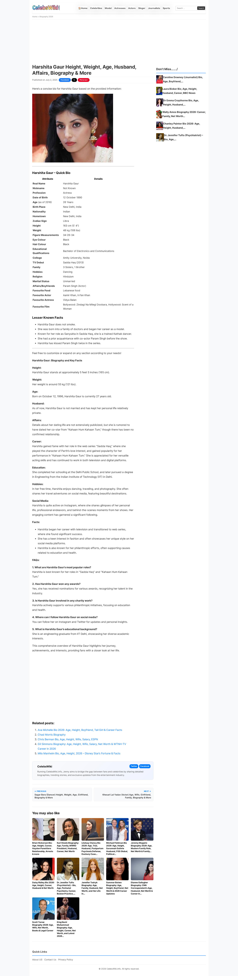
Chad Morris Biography (52, 734)
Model (108, 8)
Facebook (65, 80)
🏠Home (82, 8)
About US (37, 959)
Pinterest (84, 80)
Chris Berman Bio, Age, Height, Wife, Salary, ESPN (68, 739)
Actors (132, 8)
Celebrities (96, 8)
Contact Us (50, 959)
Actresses (119, 8)
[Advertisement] (119, 41)
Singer (141, 8)
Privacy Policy (65, 959)
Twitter (134, 766)
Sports (166, 8)
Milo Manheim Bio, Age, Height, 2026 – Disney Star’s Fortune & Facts (79, 753)
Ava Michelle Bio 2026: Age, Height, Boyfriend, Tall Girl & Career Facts (80, 730)
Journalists (154, 8)
